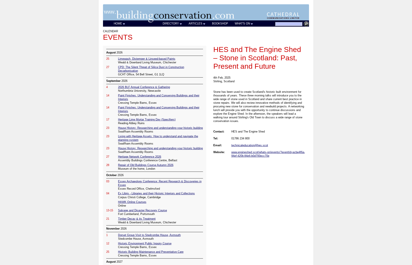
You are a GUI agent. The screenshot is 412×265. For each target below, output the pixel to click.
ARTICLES (195, 23)
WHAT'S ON (242, 23)
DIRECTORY (171, 23)
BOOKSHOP (220, 23)
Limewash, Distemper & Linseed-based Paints (146, 58)
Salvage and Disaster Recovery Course (142, 210)
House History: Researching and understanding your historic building (160, 127)
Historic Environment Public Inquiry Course (144, 243)
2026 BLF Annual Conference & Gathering (144, 87)
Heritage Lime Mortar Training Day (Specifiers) (147, 119)
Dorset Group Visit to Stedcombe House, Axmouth (149, 235)
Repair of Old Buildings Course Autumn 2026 (145, 165)
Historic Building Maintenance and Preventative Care (150, 251)
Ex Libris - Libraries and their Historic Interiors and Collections (156, 193)
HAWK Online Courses (132, 202)
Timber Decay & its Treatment (137, 218)
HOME (118, 23)
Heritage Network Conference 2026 (139, 156)
